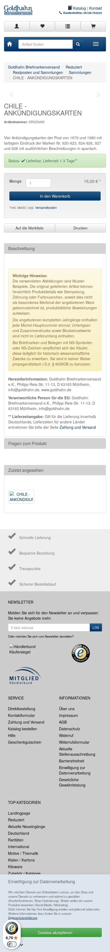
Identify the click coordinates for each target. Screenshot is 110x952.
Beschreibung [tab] (21, 248)
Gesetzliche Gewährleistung (72, 782)
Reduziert (74, 67)
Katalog (79, 8)
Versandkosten (46, 207)
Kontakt (95, 8)
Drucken (80, 228)
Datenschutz (69, 728)
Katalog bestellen (22, 728)
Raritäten (15, 839)
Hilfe (11, 735)
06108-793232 (93, 13)
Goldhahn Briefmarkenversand (34, 67)
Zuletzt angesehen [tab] (26, 470)
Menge (15, 181)
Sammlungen (80, 72)
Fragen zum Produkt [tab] (27, 443)
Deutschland (18, 833)
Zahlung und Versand (78, 427)
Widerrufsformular (74, 742)
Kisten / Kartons (21, 860)
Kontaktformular (21, 715)
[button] (11, 94)
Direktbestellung (21, 708)
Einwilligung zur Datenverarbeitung (75, 770)
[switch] (12, 944)
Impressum (68, 715)
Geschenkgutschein (24, 742)
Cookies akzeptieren (55, 932)
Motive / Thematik (23, 853)
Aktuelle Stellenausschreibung (77, 751)
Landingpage (19, 813)
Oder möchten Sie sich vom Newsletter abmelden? (41, 636)
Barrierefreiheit (71, 760)
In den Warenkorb (55, 196)
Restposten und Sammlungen (38, 72)
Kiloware (15, 866)
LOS (96, 627)
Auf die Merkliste (29, 228)
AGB (63, 722)
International (18, 846)
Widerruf (66, 735)
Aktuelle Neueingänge (26, 826)
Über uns (66, 708)
